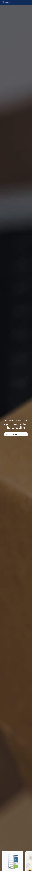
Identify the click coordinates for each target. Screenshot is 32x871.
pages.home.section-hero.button (15, 434)
